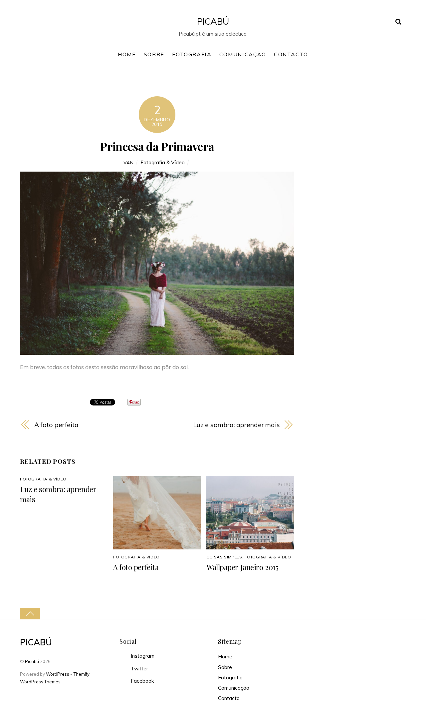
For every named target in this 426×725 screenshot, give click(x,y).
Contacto (291, 54)
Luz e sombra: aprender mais (236, 424)
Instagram (141, 656)
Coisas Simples (224, 556)
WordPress (57, 674)
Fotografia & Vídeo (162, 162)
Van (128, 162)
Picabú (32, 661)
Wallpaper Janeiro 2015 (242, 567)
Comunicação (242, 54)
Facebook (141, 681)
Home (127, 54)
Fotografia (191, 54)
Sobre (154, 54)
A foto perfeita (56, 424)
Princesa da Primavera (157, 146)
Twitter (138, 668)
